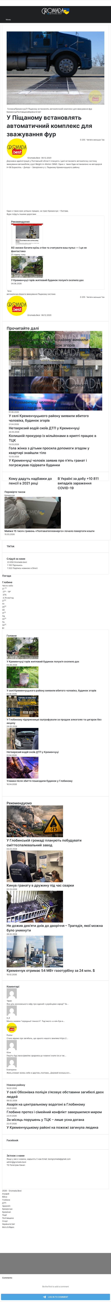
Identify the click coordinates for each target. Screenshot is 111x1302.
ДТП (13, 349)
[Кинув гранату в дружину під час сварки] (35, 881)
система (51, 294)
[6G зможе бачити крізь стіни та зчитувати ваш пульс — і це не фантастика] (27, 244)
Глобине (6, 1200)
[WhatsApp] (2, 1248)
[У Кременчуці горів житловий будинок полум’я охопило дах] (27, 277)
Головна (11, 109)
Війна (4, 1197)
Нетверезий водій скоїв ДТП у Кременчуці (52, 356)
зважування (31, 294)
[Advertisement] (55, 189)
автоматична (12, 294)
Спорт (5, 1221)
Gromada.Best (33, 158)
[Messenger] (1, 1248)
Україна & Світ (34, 112)
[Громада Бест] (55, 11)
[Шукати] (14, 19)
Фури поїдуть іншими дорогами (21, 214)
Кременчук (20, 109)
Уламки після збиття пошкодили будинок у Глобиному (40, 780)
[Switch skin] (107, 19)
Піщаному (42, 294)
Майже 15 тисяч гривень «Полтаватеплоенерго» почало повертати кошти (49, 531)
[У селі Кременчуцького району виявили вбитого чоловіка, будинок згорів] (22, 687)
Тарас (9, 1001)
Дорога (22, 294)
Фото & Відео (8, 1227)
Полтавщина (22, 112)
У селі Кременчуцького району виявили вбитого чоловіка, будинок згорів (51, 690)
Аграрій (5, 1194)
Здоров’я (6, 1206)
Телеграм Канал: (17, 1165)
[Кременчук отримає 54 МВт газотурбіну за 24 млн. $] (35, 967)
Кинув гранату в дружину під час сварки (40, 885)
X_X (8, 1018)
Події (4, 1215)
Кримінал (6, 1212)
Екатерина (11, 1069)
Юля (9, 1052)
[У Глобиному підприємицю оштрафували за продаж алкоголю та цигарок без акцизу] (22, 716)
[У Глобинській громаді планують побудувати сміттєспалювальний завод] (35, 836)
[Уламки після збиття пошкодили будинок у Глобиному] (22, 778)
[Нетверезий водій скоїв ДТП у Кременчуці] (22, 749)
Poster (10, 1035)
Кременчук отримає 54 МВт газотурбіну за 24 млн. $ (51, 971)
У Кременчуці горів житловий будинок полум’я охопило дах (47, 280)
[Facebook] (0, 1248)
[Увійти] (102, 19)
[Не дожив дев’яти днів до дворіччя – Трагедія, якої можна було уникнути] (35, 922)
